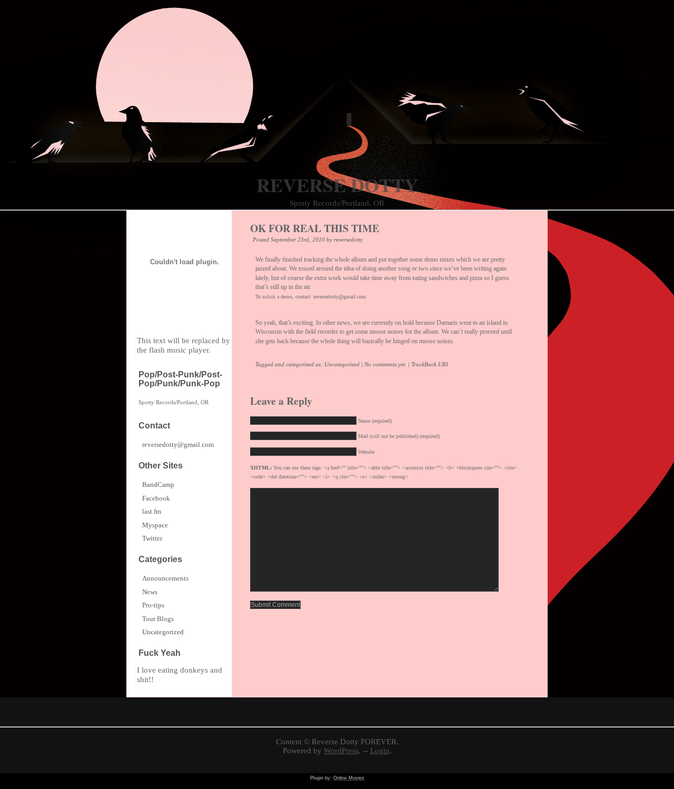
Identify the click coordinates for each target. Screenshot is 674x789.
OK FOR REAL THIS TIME (314, 228)
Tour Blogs (158, 619)
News (149, 592)
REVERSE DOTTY (337, 184)
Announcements (165, 578)
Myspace (155, 525)
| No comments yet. (384, 364)
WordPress (341, 750)
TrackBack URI (429, 364)
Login (380, 750)
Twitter (152, 538)
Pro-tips (153, 605)
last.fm (151, 511)
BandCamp (158, 484)
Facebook (156, 498)
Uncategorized (342, 364)
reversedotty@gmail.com (178, 444)
